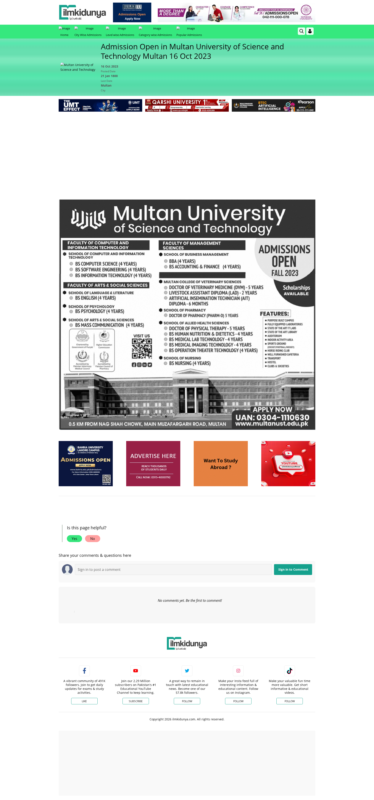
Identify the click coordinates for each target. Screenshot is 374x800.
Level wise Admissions (120, 35)
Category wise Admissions (155, 35)
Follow (187, 701)
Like (84, 701)
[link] (132, 12)
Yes (74, 538)
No (92, 538)
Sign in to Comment (293, 569)
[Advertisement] (187, 145)
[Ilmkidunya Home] (82, 12)
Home (64, 35)
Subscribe (136, 701)
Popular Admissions (189, 35)
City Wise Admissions (88, 35)
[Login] (310, 31)
